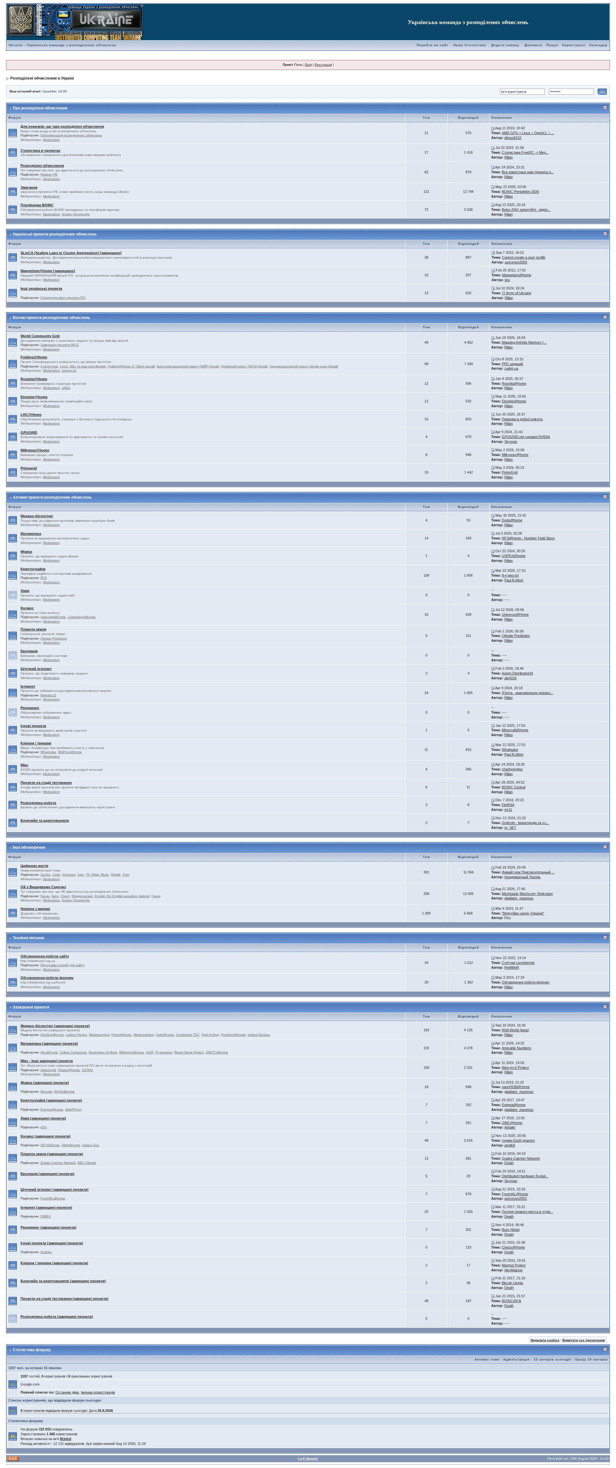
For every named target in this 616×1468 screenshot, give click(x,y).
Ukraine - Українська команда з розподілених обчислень (62, 45)
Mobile (116, 874)
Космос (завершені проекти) (46, 1136)
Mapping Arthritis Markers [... (524, 342)
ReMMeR (511, 967)
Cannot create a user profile (523, 257)
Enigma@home (51, 1109)
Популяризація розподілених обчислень (71, 135)
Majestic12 (48, 695)
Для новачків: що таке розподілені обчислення (62, 126)
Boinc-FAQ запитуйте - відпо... (526, 209)
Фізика (26, 552)
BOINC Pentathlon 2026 (520, 191)
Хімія (25, 591)
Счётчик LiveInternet (518, 963)
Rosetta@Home (34, 379)
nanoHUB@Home (516, 1087)
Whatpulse (48, 752)
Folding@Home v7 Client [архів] (131, 366)
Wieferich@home (131, 1052)
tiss (507, 280)
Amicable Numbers (516, 1048)
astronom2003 (516, 262)
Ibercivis (46, 1091)
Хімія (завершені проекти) (43, 1118)
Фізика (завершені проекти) (45, 1083)
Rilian (508, 157)
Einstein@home (34, 397)
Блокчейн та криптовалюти (45, 820)
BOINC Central (513, 787)
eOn (43, 1127)
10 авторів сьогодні (552, 1359)
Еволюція (29, 651)
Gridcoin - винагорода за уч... (525, 823)
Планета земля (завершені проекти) (52, 1154)
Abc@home (49, 1052)
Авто (55, 896)
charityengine (512, 769)
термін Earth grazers (518, 1140)
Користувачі (574, 45)
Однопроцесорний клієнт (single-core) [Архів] (304, 366)
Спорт (65, 896)
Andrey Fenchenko (76, 214)
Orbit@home (71, 1145)
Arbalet (509, 1127)
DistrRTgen (73, 1109)
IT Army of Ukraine (516, 293)
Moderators (51, 140)
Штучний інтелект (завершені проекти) (55, 1189)
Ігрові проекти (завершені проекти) (52, 1243)
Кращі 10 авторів (591, 1359)
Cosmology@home (82, 617)
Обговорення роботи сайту (45, 956)
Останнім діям (67, 1392)
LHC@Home (31, 414)
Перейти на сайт (432, 45)
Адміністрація (516, 1359)
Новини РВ (48, 174)
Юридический (82, 896)
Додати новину (505, 45)
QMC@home (512, 1123)
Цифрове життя (34, 866)
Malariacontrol (99, 1034)
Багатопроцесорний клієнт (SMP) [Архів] (188, 366)
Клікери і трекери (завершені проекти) (54, 1263)
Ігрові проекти (33, 726)
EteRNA (508, 805)
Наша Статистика (469, 45)
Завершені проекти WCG (59, 345)
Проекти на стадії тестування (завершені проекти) (64, 1299)
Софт (56, 874)
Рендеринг (30, 708)
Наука (44, 896)
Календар (598, 45)
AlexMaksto (513, 1270)
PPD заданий (512, 364)
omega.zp (69, 370)
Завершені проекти (31, 1007)
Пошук (552, 45)
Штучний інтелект (36, 669)
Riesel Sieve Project (189, 1052)
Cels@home (165, 1034)
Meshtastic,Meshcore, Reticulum (527, 894)
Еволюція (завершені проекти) (47, 1174)
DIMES (45, 1216)
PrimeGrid (510, 472)
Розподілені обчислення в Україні (42, 78)
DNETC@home (217, 1052)
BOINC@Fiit (511, 1301)
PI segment (163, 1052)
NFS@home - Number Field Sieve (528, 538)
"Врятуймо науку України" (523, 913)
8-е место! (510, 575)
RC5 (43, 577)
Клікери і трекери (36, 743)
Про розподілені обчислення (40, 108)
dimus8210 (512, 138)
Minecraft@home (515, 730)
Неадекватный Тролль (522, 877)
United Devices (259, 1034)
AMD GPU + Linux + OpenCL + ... (528, 133)
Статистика (49, 366)
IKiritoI (65, 1439)
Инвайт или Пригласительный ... (528, 872)
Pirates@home (69, 1070)
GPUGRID (29, 432)
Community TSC (188, 1034)
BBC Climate (87, 1162)
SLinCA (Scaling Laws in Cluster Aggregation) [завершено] (71, 253)
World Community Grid (40, 336)
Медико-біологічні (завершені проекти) (55, 1026)
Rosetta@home (514, 383)
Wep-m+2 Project (515, 1067)
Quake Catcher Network (58, 1162)
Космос (27, 608)
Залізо (45, 874)
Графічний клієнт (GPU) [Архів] (244, 366)
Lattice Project (76, 1034)
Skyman (510, 441)
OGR (149, 1052)
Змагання (29, 187)
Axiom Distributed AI (517, 673)
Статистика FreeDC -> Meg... (525, 152)
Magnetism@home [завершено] (48, 271)
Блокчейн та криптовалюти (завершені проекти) (63, 1281)
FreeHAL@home (52, 1198)
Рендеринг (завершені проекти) (48, 1227)
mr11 (508, 809)
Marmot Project (514, 1265)
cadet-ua (511, 368)
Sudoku (46, 1252)
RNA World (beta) (515, 1030)
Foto (126, 874)
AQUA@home (64, 1091)
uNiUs (66, 388)
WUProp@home (70, 752)
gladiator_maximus (519, 898)
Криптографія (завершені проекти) (51, 1100)
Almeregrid (48, 1070)
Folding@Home (34, 357)
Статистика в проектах (40, 150)
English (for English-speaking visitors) (122, 896)
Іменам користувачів (98, 1392)
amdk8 (509, 1145)
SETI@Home (50, 1145)
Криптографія (33, 569)
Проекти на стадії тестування (46, 783)
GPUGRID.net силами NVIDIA (526, 437)
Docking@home (52, 1034)
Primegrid (29, 468)
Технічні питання (28, 938)
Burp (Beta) (511, 1230)
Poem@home (121, 1034)
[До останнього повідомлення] (492, 128)
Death (509, 1163)
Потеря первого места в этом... (527, 1212)
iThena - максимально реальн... (527, 693)
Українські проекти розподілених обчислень (55, 234)
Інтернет (28, 686)
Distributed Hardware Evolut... (525, 1176)
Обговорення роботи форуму (47, 978)
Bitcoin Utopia (512, 1283)
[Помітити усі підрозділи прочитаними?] (12, 133)
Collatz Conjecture (73, 1052)
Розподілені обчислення (42, 165)
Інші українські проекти (41, 288)
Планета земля (33, 629)
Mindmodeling (143, 1034)
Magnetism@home (516, 275)
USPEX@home (514, 556)
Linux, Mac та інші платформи (83, 366)
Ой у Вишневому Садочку (43, 887)
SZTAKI (87, 1070)
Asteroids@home (53, 617)
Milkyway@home (35, 450)
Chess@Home (513, 1247)
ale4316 (510, 678)
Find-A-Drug (210, 1034)
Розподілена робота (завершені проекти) (57, 1316)
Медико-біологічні (37, 516)
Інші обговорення (29, 847)
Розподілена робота (38, 803)
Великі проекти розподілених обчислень (51, 317)
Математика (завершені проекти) (49, 1043)
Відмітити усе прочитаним (583, 1340)
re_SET (510, 827)
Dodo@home (512, 520)
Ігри (81, 874)
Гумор (155, 896)
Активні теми (487, 1359)
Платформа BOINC (37, 205)
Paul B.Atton (513, 580)
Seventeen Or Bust (103, 1052)
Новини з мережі (35, 909)
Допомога (534, 45)
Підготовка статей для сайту (62, 965)
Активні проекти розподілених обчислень (52, 497)
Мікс (24, 765)
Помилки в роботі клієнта (522, 419)
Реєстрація (323, 64)
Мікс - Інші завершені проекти (47, 1061)
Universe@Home (515, 614)
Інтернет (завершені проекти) (46, 1207)
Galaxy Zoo (90, 1145)
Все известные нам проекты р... (528, 172)
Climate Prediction (53, 638)
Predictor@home (233, 1034)
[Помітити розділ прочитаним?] (12, 152)
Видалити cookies (545, 1340)
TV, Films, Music (97, 874)
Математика (31, 534)
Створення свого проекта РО (62, 297)
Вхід (308, 64)
